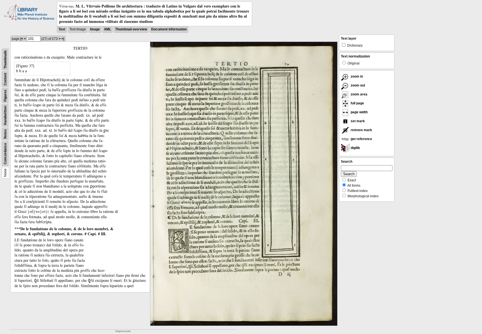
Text (62, 29)
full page (357, 103)
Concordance (5, 153)
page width (359, 112)
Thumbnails (5, 59)
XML (107, 29)
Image (95, 29)
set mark (357, 121)
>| (62, 39)
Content (5, 79)
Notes (5, 134)
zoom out (357, 85)
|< (21, 39)
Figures (5, 96)
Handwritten (5, 115)
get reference (361, 139)
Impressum (123, 331)
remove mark (361, 130)
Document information (169, 29)
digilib (355, 148)
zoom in (356, 76)
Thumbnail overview (131, 29)
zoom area (358, 94)
